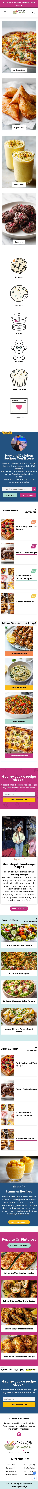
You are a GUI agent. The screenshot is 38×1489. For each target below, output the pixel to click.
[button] (4, 12)
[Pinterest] (19, 1434)
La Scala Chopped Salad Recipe (19, 1001)
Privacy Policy (29, 1464)
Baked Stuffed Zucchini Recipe (19, 1273)
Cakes (19, 333)
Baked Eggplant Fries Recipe (19, 1328)
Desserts (19, 242)
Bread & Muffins (19, 390)
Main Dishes (19, 70)
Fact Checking (30, 1471)
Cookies (18, 305)
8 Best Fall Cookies (25, 601)
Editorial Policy (11, 1474)
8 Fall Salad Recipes (19, 973)
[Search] (34, 489)
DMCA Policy (29, 1468)
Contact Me (11, 1468)
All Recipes (19, 418)
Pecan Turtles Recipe (26, 552)
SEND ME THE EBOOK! (19, 800)
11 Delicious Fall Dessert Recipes (24, 577)
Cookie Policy (10, 1471)
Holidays (19, 361)
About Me (11, 1464)
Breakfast (19, 277)
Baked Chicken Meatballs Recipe (19, 1301)
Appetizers (19, 127)
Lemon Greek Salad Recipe (19, 945)
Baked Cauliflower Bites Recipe (19, 1356)
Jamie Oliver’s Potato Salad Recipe (19, 1030)
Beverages (19, 184)
